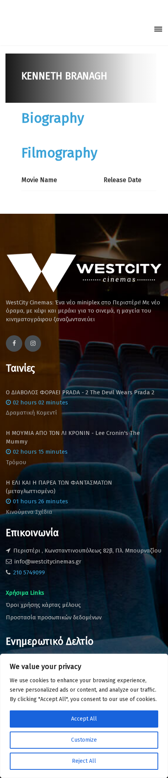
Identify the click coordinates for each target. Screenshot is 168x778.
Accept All (84, 718)
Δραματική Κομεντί (31, 412)
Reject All (84, 761)
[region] (84, 716)
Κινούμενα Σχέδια (29, 511)
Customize (84, 740)
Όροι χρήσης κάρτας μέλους (43, 604)
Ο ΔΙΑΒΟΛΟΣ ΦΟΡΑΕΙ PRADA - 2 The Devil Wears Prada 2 (80, 392)
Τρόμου (16, 462)
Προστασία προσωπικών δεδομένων (54, 617)
